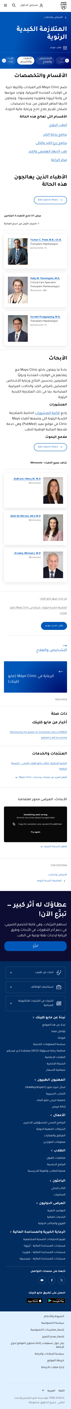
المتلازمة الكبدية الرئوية (49, 881)
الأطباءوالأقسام (26, 60)
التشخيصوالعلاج (45, 60)
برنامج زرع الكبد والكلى (51, 143)
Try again (35, 832)
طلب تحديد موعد (54, 626)
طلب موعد (55, 47)
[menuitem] (45, 60)
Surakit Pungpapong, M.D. (45, 317)
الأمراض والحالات (53, 17)
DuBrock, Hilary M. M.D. (27, 479)
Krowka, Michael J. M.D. (27, 553)
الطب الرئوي (58, 125)
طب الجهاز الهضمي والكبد (47, 152)
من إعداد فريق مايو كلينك (53, 599)
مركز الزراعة (59, 160)
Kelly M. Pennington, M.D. (45, 278)
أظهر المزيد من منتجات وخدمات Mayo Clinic (43, 777)
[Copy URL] (14, 824)
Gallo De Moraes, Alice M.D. (25, 516)
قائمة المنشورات (47, 413)
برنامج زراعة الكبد (55, 135)
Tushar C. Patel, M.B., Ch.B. (46, 240)
